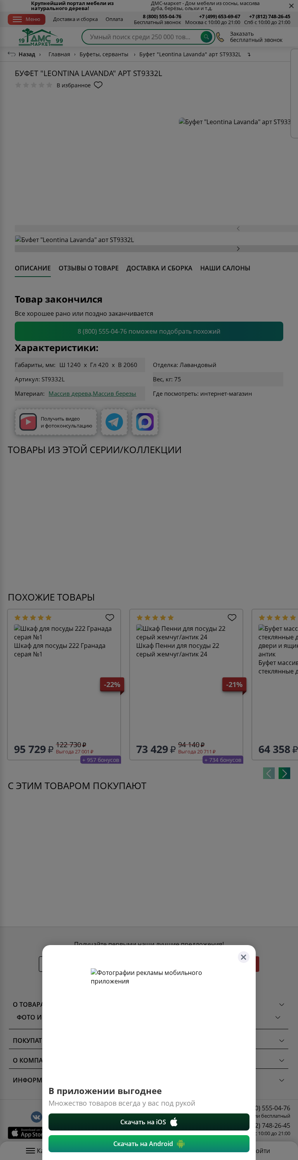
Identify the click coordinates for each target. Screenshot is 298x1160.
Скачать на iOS (143, 1122)
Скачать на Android (143, 1143)
